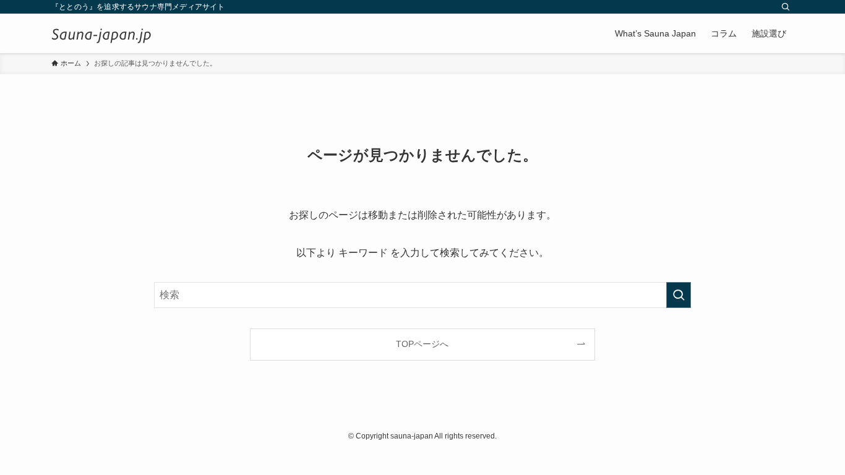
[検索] (786, 7)
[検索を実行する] (678, 295)
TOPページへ (422, 344)
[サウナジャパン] (101, 33)
